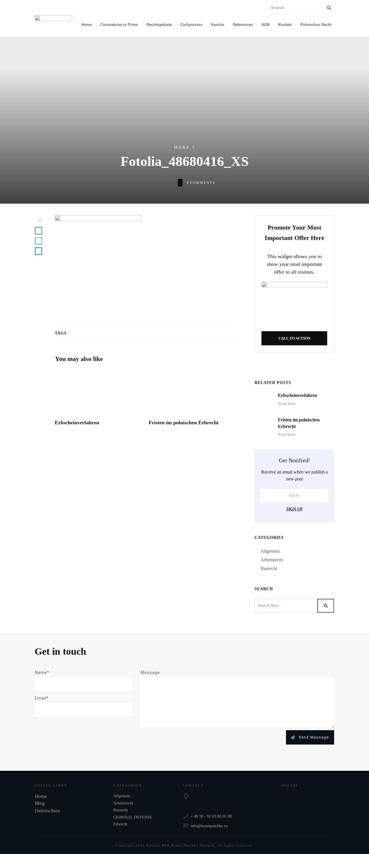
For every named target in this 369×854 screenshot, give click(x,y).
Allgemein (270, 551)
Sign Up (294, 509)
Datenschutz (47, 810)
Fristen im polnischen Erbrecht (193, 401)
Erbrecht (120, 824)
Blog (40, 803)
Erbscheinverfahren (99, 401)
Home (41, 796)
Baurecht (269, 568)
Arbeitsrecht (272, 559)
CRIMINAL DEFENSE (132, 817)
